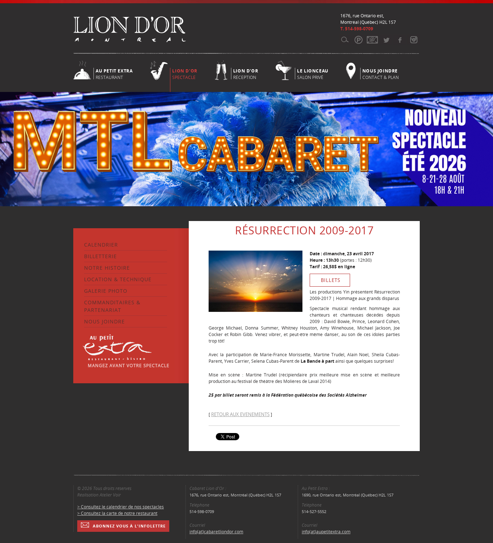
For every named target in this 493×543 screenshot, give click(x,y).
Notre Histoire (107, 267)
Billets (330, 280)
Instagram (413, 39)
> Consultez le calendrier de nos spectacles (120, 507)
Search (345, 39)
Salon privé (312, 73)
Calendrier (101, 244)
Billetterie (100, 256)
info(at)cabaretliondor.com (216, 532)
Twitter (386, 39)
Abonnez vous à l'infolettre (129, 526)
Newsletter (372, 39)
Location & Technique (118, 279)
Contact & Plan (380, 73)
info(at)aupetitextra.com (326, 532)
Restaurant (114, 73)
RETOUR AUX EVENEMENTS (240, 414)
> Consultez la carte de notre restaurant (117, 513)
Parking (358, 39)
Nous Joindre (104, 321)
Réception (245, 73)
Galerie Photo (105, 290)
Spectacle (184, 74)
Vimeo (399, 39)
